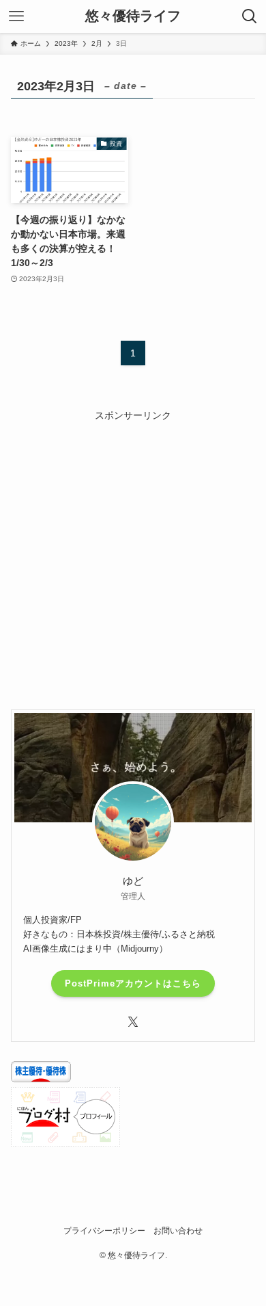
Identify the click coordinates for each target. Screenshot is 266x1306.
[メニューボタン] (16, 16)
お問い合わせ (178, 1230)
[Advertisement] (133, 556)
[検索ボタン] (249, 16)
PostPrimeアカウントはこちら (133, 983)
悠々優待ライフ (133, 16)
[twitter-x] (133, 1022)
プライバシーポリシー (104, 1230)
